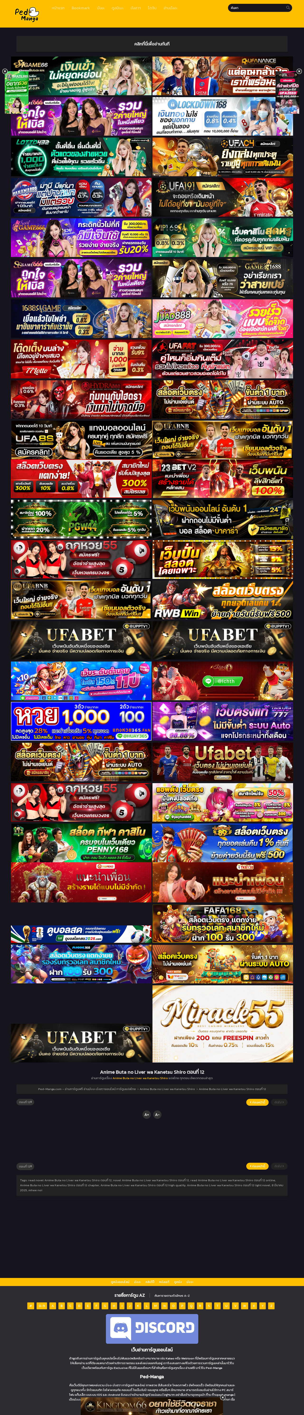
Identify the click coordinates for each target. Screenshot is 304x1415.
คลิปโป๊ (150, 1282)
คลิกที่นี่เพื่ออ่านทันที (152, 43)
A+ (146, 1114)
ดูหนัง (178, 1282)
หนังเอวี (164, 1282)
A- (157, 1114)
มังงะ (137, 1282)
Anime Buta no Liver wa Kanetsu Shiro (140, 1078)
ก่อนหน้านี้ (258, 1102)
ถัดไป (278, 1102)
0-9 (42, 1305)
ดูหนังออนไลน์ (120, 1282)
